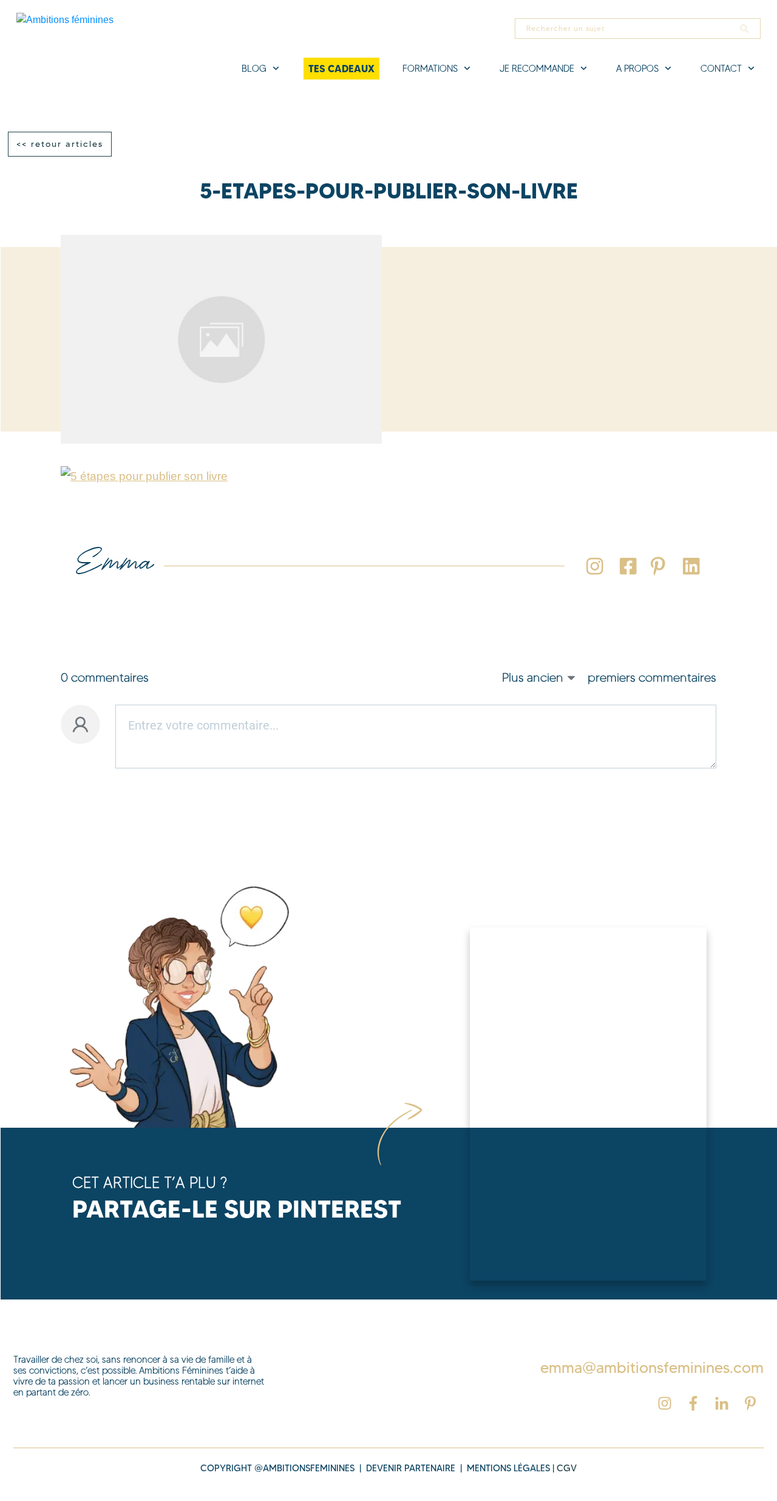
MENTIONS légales (508, 1468)
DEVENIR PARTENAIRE (410, 1468)
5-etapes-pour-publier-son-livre (389, 191)
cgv (567, 1468)
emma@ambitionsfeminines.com (652, 1367)
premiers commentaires (652, 677)
